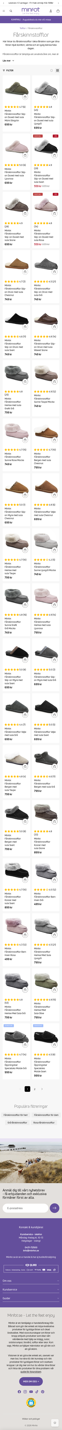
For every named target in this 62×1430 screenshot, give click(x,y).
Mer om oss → (31, 1381)
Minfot (35, 1425)
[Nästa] (42, 1089)
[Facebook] (19, 1392)
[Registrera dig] (54, 1208)
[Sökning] (11, 11)
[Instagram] (25, 1392)
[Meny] (4, 11)
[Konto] (50, 11)
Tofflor (23, 28)
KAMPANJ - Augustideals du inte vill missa (31, 19)
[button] (31, 1403)
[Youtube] (31, 1392)
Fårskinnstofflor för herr (16, 1114)
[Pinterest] (43, 1392)
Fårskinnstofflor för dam (46, 1114)
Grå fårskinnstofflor (17, 1122)
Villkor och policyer (31, 1418)
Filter (9, 70)
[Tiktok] (37, 1392)
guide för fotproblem (31, 1371)
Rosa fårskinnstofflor (44, 1122)
